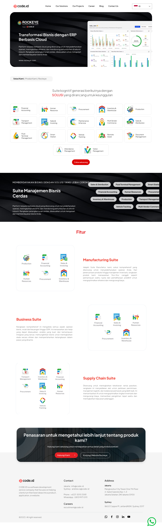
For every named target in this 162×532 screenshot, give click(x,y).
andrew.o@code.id (80, 489)
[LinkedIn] (123, 516)
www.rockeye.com (27, 60)
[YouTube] (128, 516)
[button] (61, 6)
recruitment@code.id (73, 507)
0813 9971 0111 (80, 497)
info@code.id (77, 486)
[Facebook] (111, 516)
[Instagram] (117, 516)
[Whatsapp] (106, 516)
